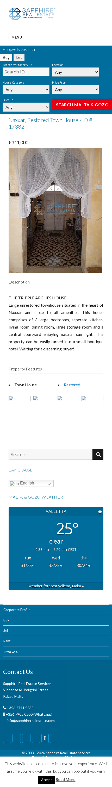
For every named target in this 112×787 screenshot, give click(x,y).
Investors (10, 651)
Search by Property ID (17, 64)
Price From (59, 82)
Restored (72, 384)
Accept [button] (46, 780)
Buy (6, 620)
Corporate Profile (16, 610)
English (26, 483)
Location (58, 64)
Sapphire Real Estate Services (68, 753)
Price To (8, 100)
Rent (6, 641)
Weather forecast (56, 585)
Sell (6, 630)
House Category (13, 82)
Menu (16, 37)
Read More (66, 779)
